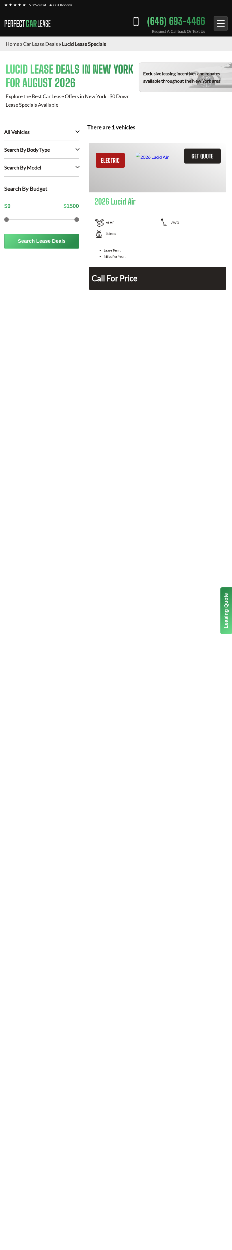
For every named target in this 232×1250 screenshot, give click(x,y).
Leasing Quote (226, 610)
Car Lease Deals (40, 44)
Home (12, 44)
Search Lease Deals (42, 241)
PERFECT (27, 23)
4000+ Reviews (61, 5)
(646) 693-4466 (176, 21)
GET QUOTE (202, 156)
